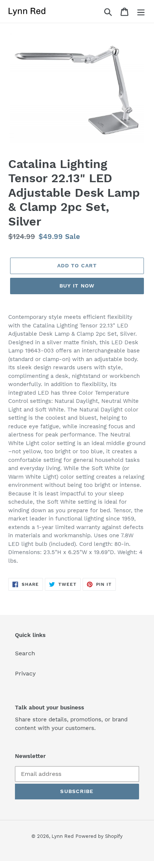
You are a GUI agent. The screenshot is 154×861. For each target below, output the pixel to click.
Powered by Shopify (99, 836)
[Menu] (141, 11)
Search (25, 653)
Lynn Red (63, 836)
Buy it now (77, 286)
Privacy (25, 673)
